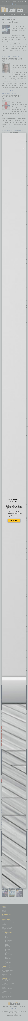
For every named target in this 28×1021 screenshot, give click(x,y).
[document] (14, 510)
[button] (24, 149)
